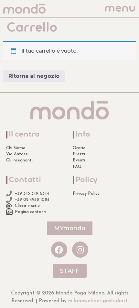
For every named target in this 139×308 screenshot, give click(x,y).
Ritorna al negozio (33, 76)
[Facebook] (59, 249)
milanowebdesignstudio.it (98, 300)
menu (120, 8)
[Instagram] (80, 249)
